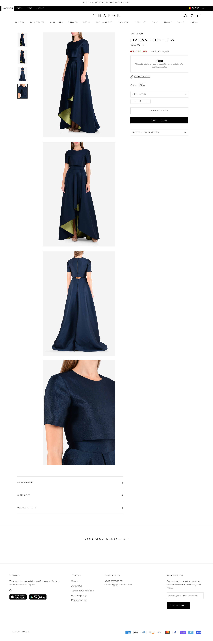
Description (25, 483)
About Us (76, 586)
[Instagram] (10, 590)
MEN (19, 9)
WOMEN (8, 9)
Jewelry (140, 22)
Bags (86, 22)
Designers (37, 22)
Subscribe (178, 605)
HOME (40, 9)
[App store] (18, 597)
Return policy (79, 596)
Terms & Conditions (82, 591)
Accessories (104, 22)
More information (146, 132)
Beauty (123, 22)
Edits (194, 22)
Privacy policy (79, 600)
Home (168, 22)
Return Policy (27, 508)
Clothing (56, 22)
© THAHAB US (20, 632)
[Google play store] (38, 597)
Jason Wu (136, 33)
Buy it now (159, 120)
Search (75, 581)
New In (19, 22)
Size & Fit (23, 495)
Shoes (73, 22)
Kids (29, 9)
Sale (155, 22)
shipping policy (160, 67)
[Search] (192, 15)
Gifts (181, 22)
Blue (142, 85)
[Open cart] (198, 15)
